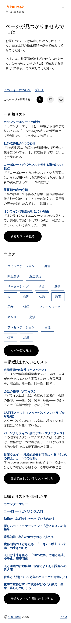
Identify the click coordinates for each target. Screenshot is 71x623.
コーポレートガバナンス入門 (23, 511)
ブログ (39, 90)
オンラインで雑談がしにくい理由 (26, 211)
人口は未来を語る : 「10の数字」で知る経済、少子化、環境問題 (35, 556)
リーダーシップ (18, 286)
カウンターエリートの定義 (22, 121)
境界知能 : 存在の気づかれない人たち (29, 537)
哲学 (26, 306)
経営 (47, 266)
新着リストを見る (23, 236)
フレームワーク (49, 306)
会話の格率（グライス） (20, 391)
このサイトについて (17, 90)
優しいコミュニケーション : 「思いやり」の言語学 (35, 527)
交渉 (32, 317)
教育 (58, 296)
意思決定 (35, 276)
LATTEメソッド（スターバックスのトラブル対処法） (34, 414)
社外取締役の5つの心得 (20, 143)
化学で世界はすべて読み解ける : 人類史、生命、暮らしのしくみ (33, 585)
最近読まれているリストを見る (32, 478)
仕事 (10, 337)
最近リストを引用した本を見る (32, 598)
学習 (41, 286)
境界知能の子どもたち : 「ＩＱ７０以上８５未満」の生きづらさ (35, 545)
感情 (57, 286)
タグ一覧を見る (21, 350)
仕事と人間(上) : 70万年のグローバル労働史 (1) (35, 577)
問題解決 (13, 276)
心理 (26, 296)
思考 (10, 306)
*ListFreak (15, 6)
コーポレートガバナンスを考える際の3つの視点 (33, 166)
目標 (47, 327)
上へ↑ (63, 616)
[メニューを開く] (63, 9)
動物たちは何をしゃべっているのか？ (29, 518)
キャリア (13, 317)
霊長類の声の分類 (16, 189)
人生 (10, 296)
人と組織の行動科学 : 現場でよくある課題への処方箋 (35, 567)
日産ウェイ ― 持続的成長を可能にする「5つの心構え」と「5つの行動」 (35, 456)
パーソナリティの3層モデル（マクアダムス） (35, 433)
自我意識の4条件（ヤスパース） (26, 369)
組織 (26, 337)
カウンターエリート (17, 504)
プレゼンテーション (21, 327)
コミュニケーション (21, 266)
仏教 (42, 296)
